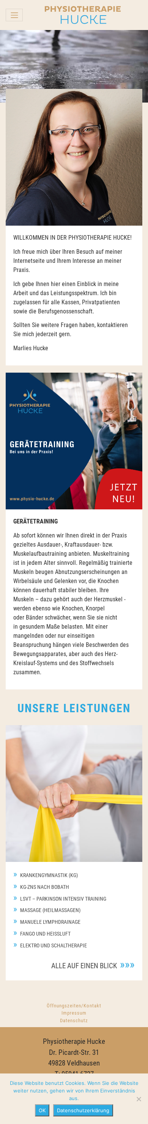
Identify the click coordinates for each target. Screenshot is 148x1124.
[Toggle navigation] (14, 15)
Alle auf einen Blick (84, 965)
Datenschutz (74, 1020)
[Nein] (138, 1099)
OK (42, 1110)
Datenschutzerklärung (83, 1110)
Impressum (74, 1013)
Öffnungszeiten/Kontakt (74, 1006)
